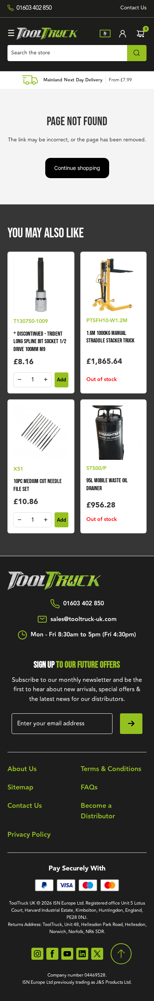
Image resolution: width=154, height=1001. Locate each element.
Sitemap (20, 787)
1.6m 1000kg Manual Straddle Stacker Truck (110, 337)
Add (61, 380)
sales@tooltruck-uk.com (83, 619)
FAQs (89, 787)
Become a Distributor (98, 811)
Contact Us (133, 8)
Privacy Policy (28, 834)
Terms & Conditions (111, 769)
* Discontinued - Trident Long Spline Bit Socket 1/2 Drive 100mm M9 (39, 341)
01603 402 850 (83, 603)
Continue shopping (77, 168)
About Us (22, 769)
